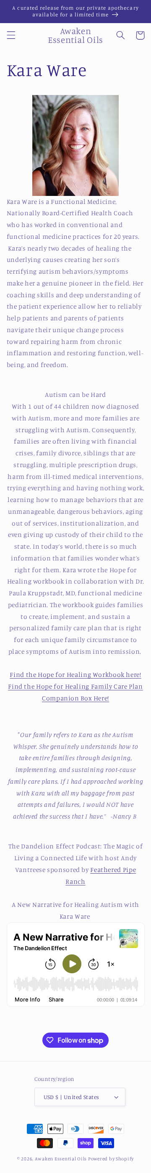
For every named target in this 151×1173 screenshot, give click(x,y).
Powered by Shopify (111, 1159)
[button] (11, 35)
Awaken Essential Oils (61, 1159)
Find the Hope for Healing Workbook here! (75, 675)
